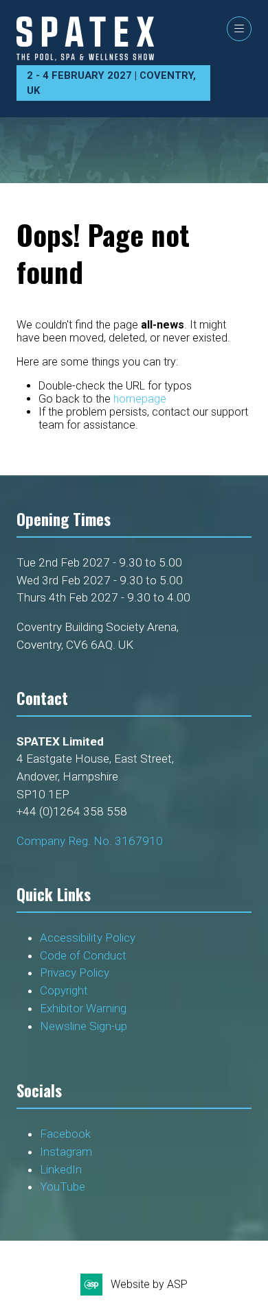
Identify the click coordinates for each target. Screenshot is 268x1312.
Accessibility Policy (87, 937)
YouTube (62, 1186)
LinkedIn (61, 1169)
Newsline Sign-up (83, 1026)
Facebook (65, 1134)
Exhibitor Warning (83, 1008)
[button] (239, 28)
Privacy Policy (76, 972)
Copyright (65, 990)
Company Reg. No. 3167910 (89, 841)
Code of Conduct (86, 955)
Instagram (66, 1151)
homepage (139, 398)
